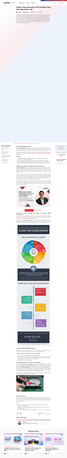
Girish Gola (19, 12)
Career (55, 0)
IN (62, 0)
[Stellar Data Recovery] (6, 3)
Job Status (54, 2)
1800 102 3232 (51, 0)
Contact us (39, 409)
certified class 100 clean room (28, 217)
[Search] (51, 3)
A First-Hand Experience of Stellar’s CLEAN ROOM (5, 160)
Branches (33, 2)
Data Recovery (21, 2)
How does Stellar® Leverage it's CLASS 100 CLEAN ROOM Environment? (5, 156)
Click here (58, 154)
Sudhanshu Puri (27, 12)
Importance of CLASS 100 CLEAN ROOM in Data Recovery (5, 152)
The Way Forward (4, 162)
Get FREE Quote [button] (28, 210)
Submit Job (61, 2)
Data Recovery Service (26, 143)
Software (27, 2)
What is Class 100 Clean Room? (4, 149)
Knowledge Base (19, 143)
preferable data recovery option (44, 153)
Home (15, 143)
